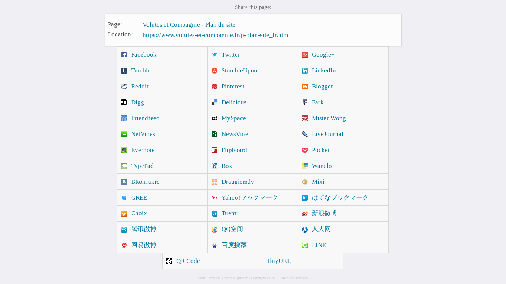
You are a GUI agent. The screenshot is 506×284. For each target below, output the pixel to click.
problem (215, 278)
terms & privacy (236, 278)
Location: (120, 34)
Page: (115, 23)
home (201, 278)
